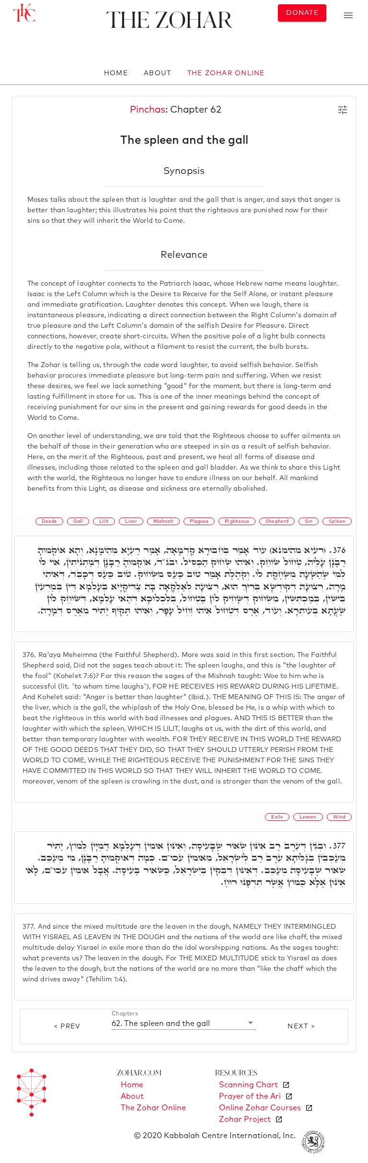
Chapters (125, 1014)
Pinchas (147, 110)
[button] (184, 1023)
